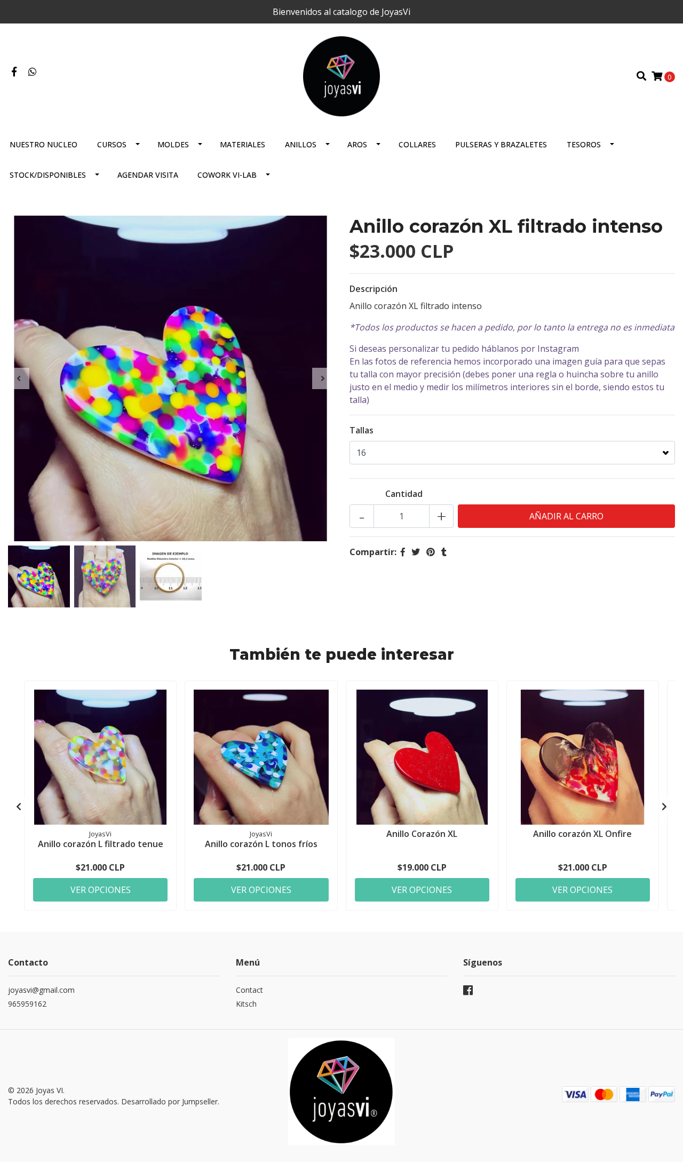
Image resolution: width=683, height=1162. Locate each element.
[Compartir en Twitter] (415, 552)
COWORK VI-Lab (227, 175)
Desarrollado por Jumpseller (169, 1101)
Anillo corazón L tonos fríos (261, 844)
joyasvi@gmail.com (41, 990)
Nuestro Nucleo (43, 144)
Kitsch (246, 1004)
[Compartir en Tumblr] (444, 552)
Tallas (362, 430)
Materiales (242, 144)
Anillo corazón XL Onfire (582, 834)
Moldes (173, 144)
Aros (357, 144)
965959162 (27, 1004)
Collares (417, 144)
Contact (249, 990)
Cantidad (404, 494)
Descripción (374, 289)
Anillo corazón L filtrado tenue (100, 844)
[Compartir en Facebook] (403, 552)
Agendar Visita (147, 175)
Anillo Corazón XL (421, 834)
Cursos (111, 144)
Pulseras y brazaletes (501, 144)
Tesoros (584, 144)
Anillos (300, 144)
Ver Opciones (100, 890)
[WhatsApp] (33, 72)
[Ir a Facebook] (14, 72)
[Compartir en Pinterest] (430, 552)
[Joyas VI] (341, 75)
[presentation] (18, 378)
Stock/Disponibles (48, 175)
